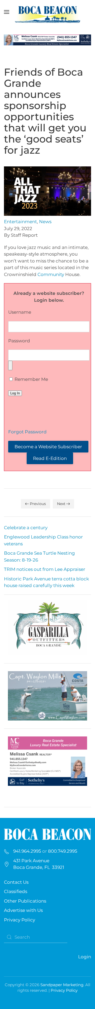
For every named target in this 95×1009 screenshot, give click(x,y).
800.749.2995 (62, 851)
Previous (38, 503)
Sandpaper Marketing (61, 984)
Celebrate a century (26, 527)
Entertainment (20, 221)
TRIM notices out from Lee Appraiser (44, 569)
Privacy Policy (19, 919)
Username (19, 312)
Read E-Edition (50, 458)
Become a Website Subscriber (48, 446)
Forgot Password (27, 431)
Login (84, 956)
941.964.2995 (27, 851)
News (45, 221)
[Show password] (10, 365)
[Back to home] (47, 12)
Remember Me (30, 379)
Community (50, 274)
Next (61, 503)
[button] (6, 12)
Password (19, 340)
